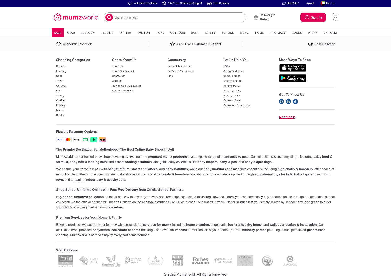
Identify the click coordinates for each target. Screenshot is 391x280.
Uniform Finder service (230, 202)
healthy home (251, 224)
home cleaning (197, 224)
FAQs (226, 66)
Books (297, 32)
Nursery (61, 105)
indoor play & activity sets (105, 179)
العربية (310, 3)
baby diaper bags (258, 162)
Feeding (107, 32)
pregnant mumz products (167, 156)
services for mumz (157, 224)
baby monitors (215, 169)
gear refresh (316, 230)
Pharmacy (278, 32)
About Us (117, 66)
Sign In (316, 17)
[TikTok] (295, 101)
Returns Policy (232, 85)
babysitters (101, 230)
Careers (117, 80)
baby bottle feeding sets (88, 162)
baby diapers (208, 162)
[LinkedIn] (288, 101)
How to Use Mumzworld (126, 85)
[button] (290, 3)
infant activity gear (235, 156)
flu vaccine (178, 230)
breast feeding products (133, 162)
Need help (287, 117)
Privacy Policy (231, 95)
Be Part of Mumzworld (181, 71)
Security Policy (232, 90)
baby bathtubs (177, 169)
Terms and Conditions (236, 105)
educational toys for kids (274, 174)
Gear (71, 32)
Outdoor (177, 32)
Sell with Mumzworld (180, 66)
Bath (195, 32)
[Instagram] (281, 101)
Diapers (126, 32)
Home (259, 32)
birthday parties (254, 230)
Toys (160, 32)
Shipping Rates (232, 80)
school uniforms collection (83, 197)
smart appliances (144, 169)
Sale (57, 32)
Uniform (330, 32)
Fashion (144, 32)
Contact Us (118, 75)
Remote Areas (232, 75)
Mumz (244, 32)
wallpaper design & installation (293, 224)
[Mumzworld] (76, 17)
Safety (210, 32)
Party (312, 32)
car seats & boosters (173, 174)
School (228, 32)
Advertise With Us (122, 90)
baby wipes (228, 162)
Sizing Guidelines (233, 71)
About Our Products (123, 71)
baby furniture (119, 169)
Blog (170, 75)
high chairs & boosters (295, 169)
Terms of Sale (231, 100)
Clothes (61, 100)
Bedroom (88, 32)
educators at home (125, 230)
